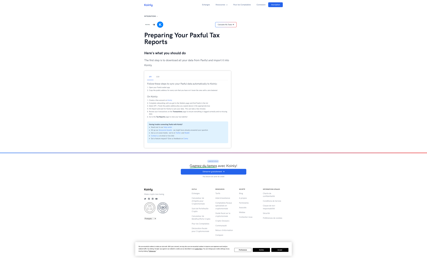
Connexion (261, 5)
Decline (261, 250)
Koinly (169, 100)
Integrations (150, 16)
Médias (242, 212)
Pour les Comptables (242, 5)
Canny (185, 139)
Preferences (243, 250)
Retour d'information (224, 230)
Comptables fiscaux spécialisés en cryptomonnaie (223, 206)
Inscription (275, 5)
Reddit (187, 133)
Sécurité (266, 213)
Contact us (155, 136)
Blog (241, 193)
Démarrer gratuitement (212, 171)
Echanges (206, 5)
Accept (280, 250)
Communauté (221, 225)
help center (168, 127)
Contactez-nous (245, 217)
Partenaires (244, 203)
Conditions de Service (272, 201)
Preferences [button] (152, 251)
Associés (242, 207)
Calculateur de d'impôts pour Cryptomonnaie (198, 201)
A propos (243, 198)
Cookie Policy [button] (198, 249)
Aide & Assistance (222, 198)
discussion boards (165, 130)
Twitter (178, 133)
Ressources (220, 5)
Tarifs (217, 193)
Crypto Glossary (222, 221)
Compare (219, 235)
